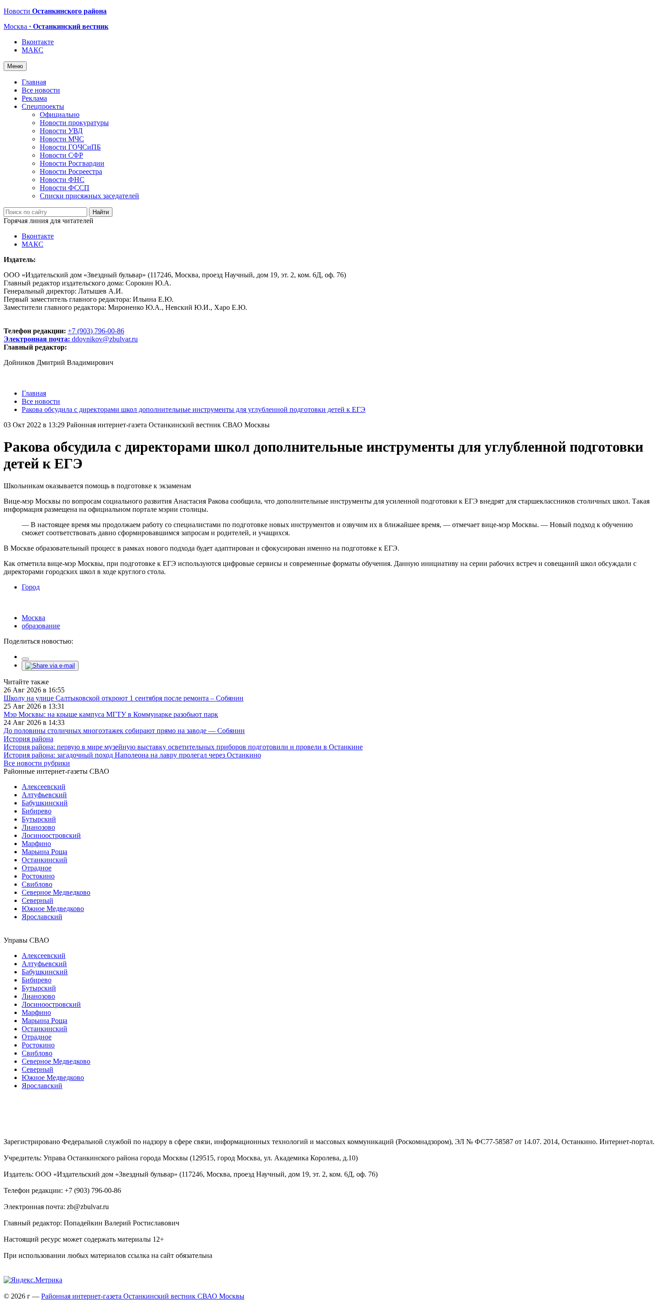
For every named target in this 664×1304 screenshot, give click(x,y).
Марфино (36, 843)
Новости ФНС (62, 179)
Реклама (34, 98)
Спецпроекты (43, 106)
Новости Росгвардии (72, 163)
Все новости (41, 90)
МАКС (32, 50)
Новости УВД (61, 131)
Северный (37, 900)
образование (41, 626)
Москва (33, 618)
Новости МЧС (62, 139)
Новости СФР (61, 155)
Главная (34, 82)
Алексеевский (43, 786)
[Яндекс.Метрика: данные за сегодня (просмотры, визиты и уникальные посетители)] (33, 1280)
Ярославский (42, 917)
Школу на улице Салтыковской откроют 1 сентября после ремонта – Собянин (123, 698)
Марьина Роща (44, 851)
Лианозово (38, 827)
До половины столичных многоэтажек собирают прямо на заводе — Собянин (124, 730)
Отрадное (36, 868)
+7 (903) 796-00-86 (64, 335)
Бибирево (36, 811)
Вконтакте (38, 42)
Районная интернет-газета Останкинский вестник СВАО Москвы (142, 1296)
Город (31, 587)
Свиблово (37, 884)
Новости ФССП (64, 188)
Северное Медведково (56, 892)
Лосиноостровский (51, 835)
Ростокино (38, 876)
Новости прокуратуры (74, 122)
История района (28, 739)
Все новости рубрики (37, 763)
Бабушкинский (45, 803)
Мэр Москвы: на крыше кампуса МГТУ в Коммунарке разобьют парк (111, 714)
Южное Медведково (53, 908)
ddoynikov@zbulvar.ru (105, 339)
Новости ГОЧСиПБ (70, 147)
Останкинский (44, 860)
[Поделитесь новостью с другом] (50, 665)
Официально (59, 114)
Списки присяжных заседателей (89, 196)
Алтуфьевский (44, 795)
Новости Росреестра (71, 171)
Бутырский (39, 819)
